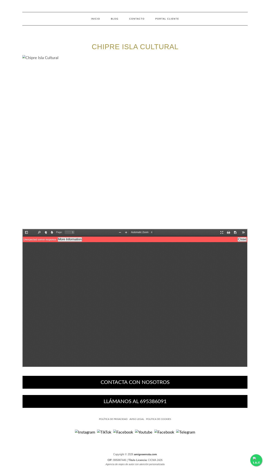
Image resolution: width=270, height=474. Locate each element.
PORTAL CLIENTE (167, 19)
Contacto (137, 19)
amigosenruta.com (145, 454)
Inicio (95, 19)
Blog (115, 19)
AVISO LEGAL (136, 419)
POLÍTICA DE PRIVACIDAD (113, 419)
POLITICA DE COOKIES (158, 419)
